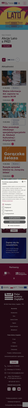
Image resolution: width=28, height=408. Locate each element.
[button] (14, 226)
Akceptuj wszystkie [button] (14, 218)
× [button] (24, 181)
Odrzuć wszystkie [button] (14, 222)
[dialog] (14, 204)
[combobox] (22, 181)
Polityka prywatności (7, 201)
